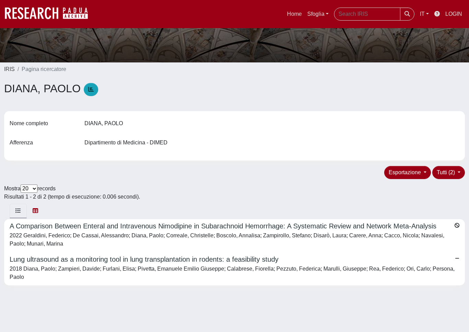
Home (294, 14)
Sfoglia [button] (315, 14)
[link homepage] (49, 14)
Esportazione (405, 172)
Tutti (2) (446, 172)
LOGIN (453, 14)
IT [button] (422, 14)
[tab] (18, 211)
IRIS (9, 69)
